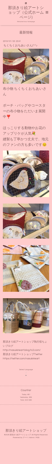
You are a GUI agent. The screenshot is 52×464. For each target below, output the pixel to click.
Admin (32, 437)
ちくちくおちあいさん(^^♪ (20, 45)
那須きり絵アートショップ (26, 430)
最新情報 (26, 32)
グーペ (25, 437)
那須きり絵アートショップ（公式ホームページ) (26, 12)
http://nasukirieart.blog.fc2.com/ (22, 350)
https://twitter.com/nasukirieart (21, 358)
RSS (37, 437)
